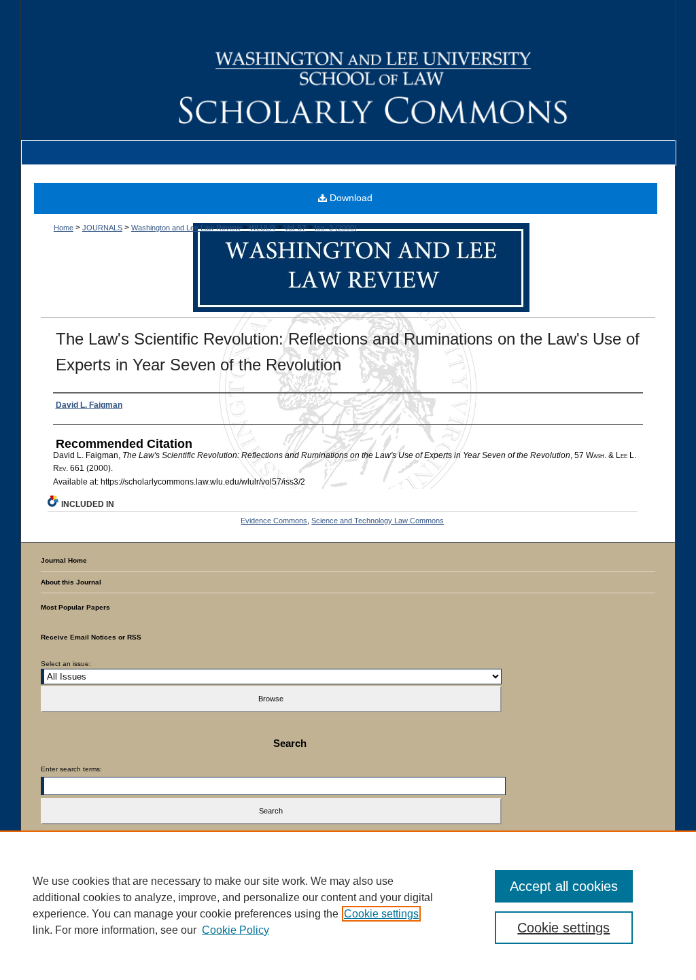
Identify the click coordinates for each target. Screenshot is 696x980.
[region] (348, 905)
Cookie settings (381, 914)
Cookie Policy (235, 930)
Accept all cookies (564, 886)
